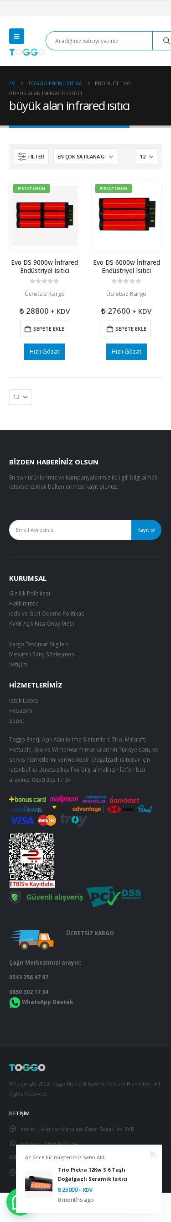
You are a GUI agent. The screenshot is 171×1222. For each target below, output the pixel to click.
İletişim (18, 664)
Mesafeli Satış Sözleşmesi (42, 654)
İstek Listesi (24, 700)
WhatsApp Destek (47, 1001)
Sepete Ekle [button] (48, 328)
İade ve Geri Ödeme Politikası (47, 613)
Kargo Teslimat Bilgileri (38, 644)
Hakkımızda (24, 603)
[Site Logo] (27, 52)
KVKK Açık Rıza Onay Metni (42, 623)
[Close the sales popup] (153, 1154)
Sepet (16, 720)
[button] (16, 36)
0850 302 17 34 (51, 779)
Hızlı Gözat (44, 351)
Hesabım (20, 710)
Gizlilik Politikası (29, 593)
